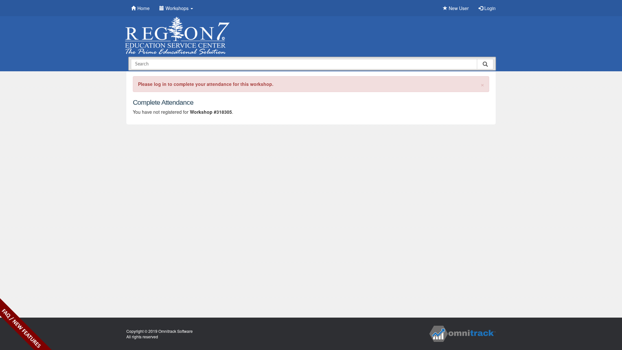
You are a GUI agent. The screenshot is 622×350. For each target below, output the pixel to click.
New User (458, 8)
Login (489, 8)
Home (143, 8)
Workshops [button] (178, 8)
